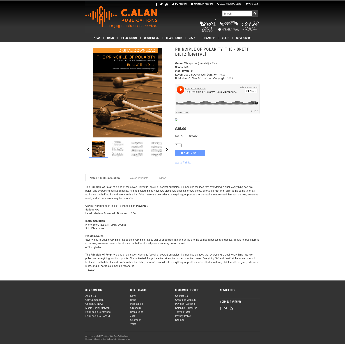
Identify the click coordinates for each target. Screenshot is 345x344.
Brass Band (174, 38)
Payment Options (185, 303)
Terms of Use (182, 311)
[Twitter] (162, 4)
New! (97, 38)
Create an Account (185, 299)
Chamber (209, 38)
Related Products (138, 178)
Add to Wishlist (183, 162)
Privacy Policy (183, 316)
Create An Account (203, 3)
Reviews (161, 178)
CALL (230, 3)
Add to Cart (191, 152)
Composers (243, 38)
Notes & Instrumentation (105, 178)
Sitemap (180, 320)
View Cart (253, 3)
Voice (225, 38)
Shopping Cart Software (104, 338)
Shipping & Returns (186, 308)
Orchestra (151, 38)
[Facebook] (157, 4)
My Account (181, 3)
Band (110, 38)
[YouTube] (167, 4)
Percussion (129, 38)
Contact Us (181, 296)
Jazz (192, 38)
